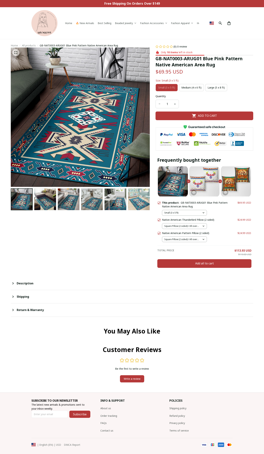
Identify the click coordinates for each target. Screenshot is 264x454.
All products (29, 45)
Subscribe (80, 414)
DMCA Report (72, 444)
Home (14, 45)
